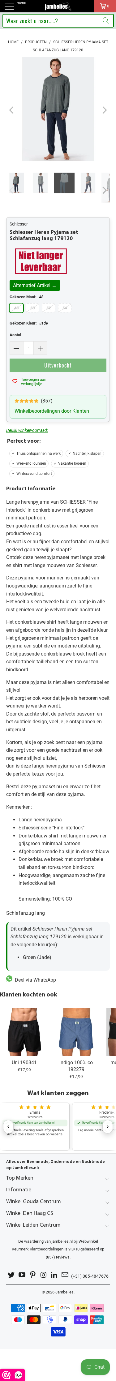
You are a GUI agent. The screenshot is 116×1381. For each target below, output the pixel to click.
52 (48, 308)
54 (64, 308)
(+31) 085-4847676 (90, 1276)
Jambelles (64, 1292)
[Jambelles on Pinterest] (32, 1275)
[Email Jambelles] (65, 1275)
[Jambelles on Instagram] (43, 1275)
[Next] (104, 110)
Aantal (15, 335)
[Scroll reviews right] (107, 1127)
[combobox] (58, 21)
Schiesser (19, 224)
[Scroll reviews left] (8, 1127)
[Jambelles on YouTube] (22, 1275)
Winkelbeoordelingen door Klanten (52, 411)
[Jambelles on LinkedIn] (54, 1275)
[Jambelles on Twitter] (11, 1275)
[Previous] (12, 110)
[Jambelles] (58, 6)
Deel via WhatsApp (34, 980)
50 (32, 308)
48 (16, 308)
